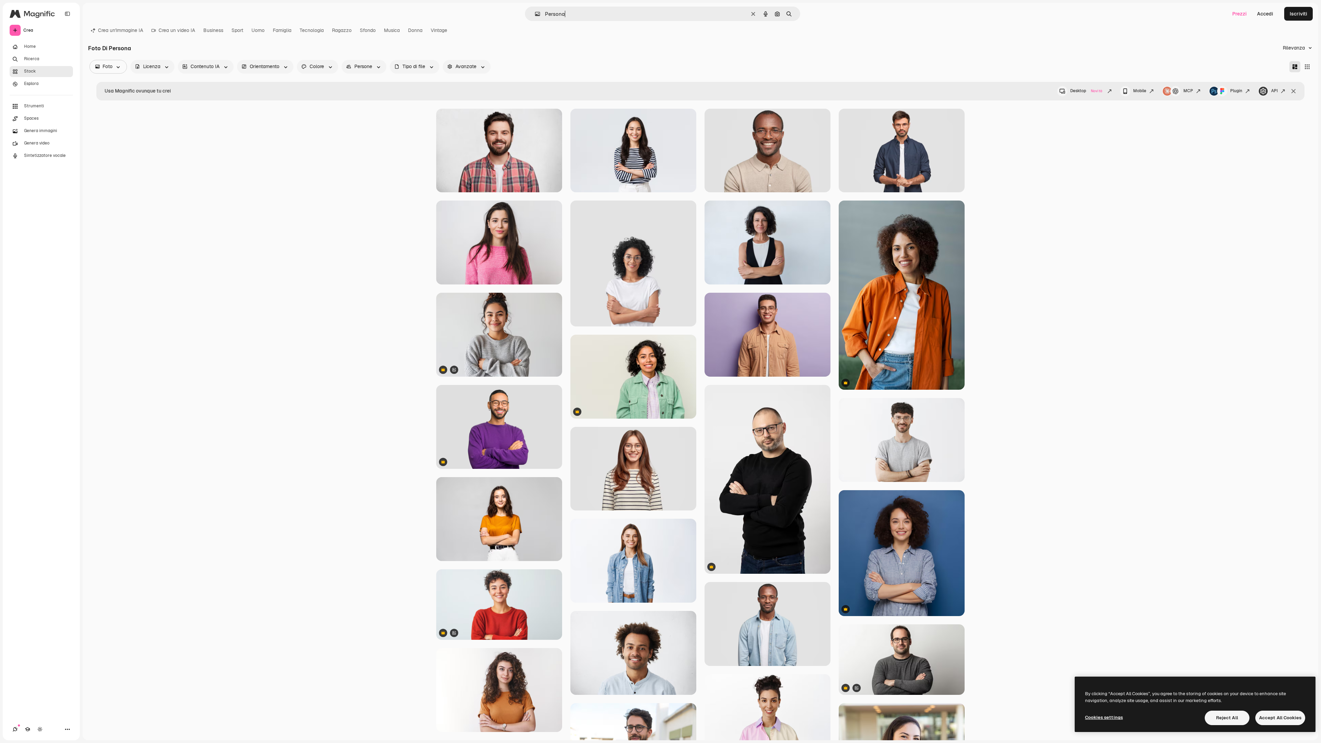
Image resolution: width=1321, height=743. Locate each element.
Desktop (1086, 91)
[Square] (1307, 66)
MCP (1188, 91)
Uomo (258, 30)
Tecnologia (312, 30)
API (1274, 91)
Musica (392, 30)
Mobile (1139, 91)
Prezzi (1239, 14)
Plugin (1236, 91)
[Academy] (27, 729)
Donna (415, 30)
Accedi (1265, 14)
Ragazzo (342, 30)
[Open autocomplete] (534, 14)
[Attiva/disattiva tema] (39, 729)
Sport (237, 30)
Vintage (439, 30)
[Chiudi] (1293, 91)
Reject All (1227, 718)
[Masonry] (1294, 66)
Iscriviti (1298, 14)
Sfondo (368, 30)
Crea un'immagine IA (120, 30)
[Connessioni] (15, 729)
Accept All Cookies (1280, 718)
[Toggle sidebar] (67, 13)
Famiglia (282, 30)
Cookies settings (1104, 717)
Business (213, 30)
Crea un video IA (177, 30)
